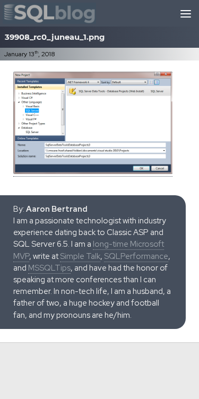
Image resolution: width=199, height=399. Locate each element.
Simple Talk (80, 256)
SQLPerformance (136, 256)
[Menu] (185, 13)
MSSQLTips (49, 268)
